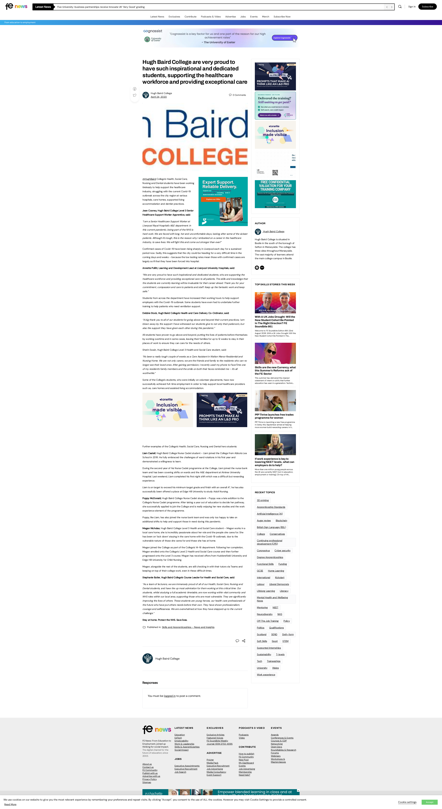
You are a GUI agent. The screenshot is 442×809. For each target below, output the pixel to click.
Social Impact (182, 749)
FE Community (149, 770)
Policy (287, 620)
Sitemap (146, 782)
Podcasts (244, 734)
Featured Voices (215, 737)
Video (242, 737)
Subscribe (427, 6)
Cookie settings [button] (407, 802)
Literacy (284, 590)
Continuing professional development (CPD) (269, 542)
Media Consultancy (216, 772)
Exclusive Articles (215, 734)
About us (147, 764)
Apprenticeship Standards (271, 507)
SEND (274, 634)
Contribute (190, 16)
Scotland (261, 634)
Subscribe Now (282, 16)
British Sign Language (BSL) (271, 527)
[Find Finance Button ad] (275, 105)
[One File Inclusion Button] (167, 425)
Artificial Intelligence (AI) (269, 513)
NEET (275, 607)
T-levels (280, 654)
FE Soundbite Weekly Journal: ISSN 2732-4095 (220, 742)
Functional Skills (265, 564)
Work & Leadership (184, 743)
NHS (279, 614)
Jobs (243, 16)
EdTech (178, 737)
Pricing (210, 759)
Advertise (230, 16)
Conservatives (277, 533)
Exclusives (174, 16)
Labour (261, 584)
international (263, 577)
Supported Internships (269, 647)
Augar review (264, 520)
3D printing (263, 500)
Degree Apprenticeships (270, 557)
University (262, 667)
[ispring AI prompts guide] (222, 425)
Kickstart (279, 577)
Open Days (276, 746)
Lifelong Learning (266, 590)
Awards (275, 734)
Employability (181, 740)
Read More (10, 804)
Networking (277, 743)
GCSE (260, 570)
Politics (260, 627)
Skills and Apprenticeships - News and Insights (188, 627)
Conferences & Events (282, 737)
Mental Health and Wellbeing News (272, 599)
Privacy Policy (149, 779)
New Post (244, 759)
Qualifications (276, 627)
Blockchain (281, 520)
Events (254, 16)
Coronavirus (263, 550)
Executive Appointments (187, 765)
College (261, 533)
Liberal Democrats (279, 584)
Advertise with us (151, 776)
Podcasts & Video (211, 16)
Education (180, 734)
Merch (265, 16)
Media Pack (212, 762)
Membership (245, 772)
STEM (285, 641)
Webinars (276, 755)
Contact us (148, 767)
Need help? (244, 774)
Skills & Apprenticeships (187, 746)
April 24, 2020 (159, 96)
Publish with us (150, 773)
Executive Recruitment (186, 768)
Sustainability (264, 654)
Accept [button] (429, 802)
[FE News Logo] (16, 6)
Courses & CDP (279, 740)
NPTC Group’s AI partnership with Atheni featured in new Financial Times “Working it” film (106, 6)
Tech (259, 661)
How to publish (246, 753)
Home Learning (276, 570)
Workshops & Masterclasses (278, 761)
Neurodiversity (265, 614)
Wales (275, 667)
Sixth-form (288, 634)
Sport (275, 641)
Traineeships (273, 661)
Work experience (266, 674)
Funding (282, 564)
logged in (170, 696)
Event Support (214, 774)
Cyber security (283, 550)
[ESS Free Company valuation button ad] (275, 193)
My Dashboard (246, 762)
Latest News (157, 16)
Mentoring (262, 607)
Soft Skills (262, 641)
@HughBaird (149, 179)
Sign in (412, 6)
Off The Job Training (268, 620)
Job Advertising (215, 768)
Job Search (180, 772)
